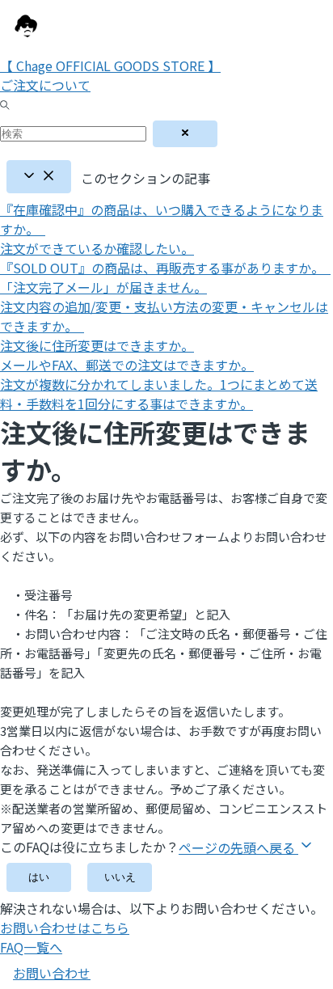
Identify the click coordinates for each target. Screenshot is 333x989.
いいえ (120, 877)
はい (38, 877)
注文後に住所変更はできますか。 (97, 345)
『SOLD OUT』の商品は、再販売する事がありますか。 (165, 267)
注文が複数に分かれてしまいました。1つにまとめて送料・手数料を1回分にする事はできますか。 (159, 393)
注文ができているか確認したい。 (97, 248)
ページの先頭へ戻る (238, 847)
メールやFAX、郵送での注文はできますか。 (127, 364)
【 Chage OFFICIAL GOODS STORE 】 (110, 65)
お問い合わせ (52, 973)
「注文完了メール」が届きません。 (103, 287)
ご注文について (45, 85)
